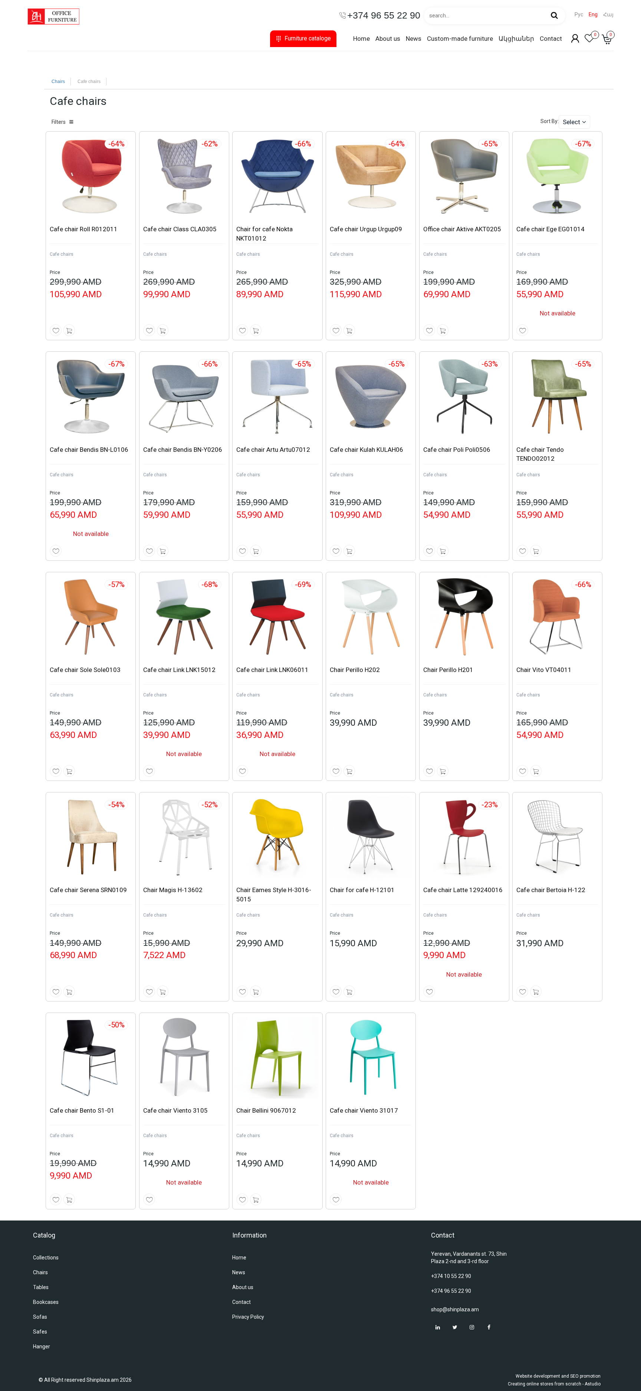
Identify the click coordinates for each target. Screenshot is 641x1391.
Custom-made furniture (460, 38)
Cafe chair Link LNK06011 (272, 669)
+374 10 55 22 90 (451, 1276)
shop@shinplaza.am (455, 1309)
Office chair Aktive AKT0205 (462, 229)
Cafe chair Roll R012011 (84, 229)
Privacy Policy (248, 1317)
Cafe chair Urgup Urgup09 (366, 229)
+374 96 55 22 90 (451, 1291)
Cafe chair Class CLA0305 (180, 229)
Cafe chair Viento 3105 (175, 1110)
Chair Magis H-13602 (173, 890)
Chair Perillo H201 (448, 669)
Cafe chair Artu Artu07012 (273, 449)
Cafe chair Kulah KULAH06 (366, 449)
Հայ (608, 14)
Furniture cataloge (308, 38)
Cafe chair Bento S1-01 (82, 1110)
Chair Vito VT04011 (544, 669)
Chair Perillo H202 (355, 669)
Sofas (40, 1317)
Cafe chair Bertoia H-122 (550, 890)
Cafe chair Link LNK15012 (179, 669)
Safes (40, 1332)
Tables (41, 1287)
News (413, 38)
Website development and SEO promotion (558, 1376)
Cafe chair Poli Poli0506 (456, 449)
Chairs (58, 81)
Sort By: (549, 121)
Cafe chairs (61, 254)
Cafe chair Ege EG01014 (550, 229)
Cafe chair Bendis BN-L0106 (89, 449)
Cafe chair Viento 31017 (364, 1110)
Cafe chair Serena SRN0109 (88, 890)
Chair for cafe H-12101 (362, 890)
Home (361, 38)
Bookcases (46, 1302)
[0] (589, 40)
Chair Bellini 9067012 (266, 1110)
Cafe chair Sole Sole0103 (85, 669)
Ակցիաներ (516, 38)
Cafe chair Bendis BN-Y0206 (182, 449)
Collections (46, 1258)
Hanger (41, 1346)
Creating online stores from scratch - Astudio (554, 1384)
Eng (593, 14)
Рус (579, 14)
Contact (551, 38)
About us (387, 38)
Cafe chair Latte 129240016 (463, 890)
